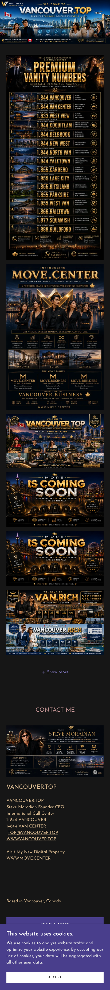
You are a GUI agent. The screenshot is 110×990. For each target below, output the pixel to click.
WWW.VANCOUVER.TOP (31, 839)
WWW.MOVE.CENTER (28, 858)
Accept (55, 977)
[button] (55, 672)
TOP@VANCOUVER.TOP (33, 833)
